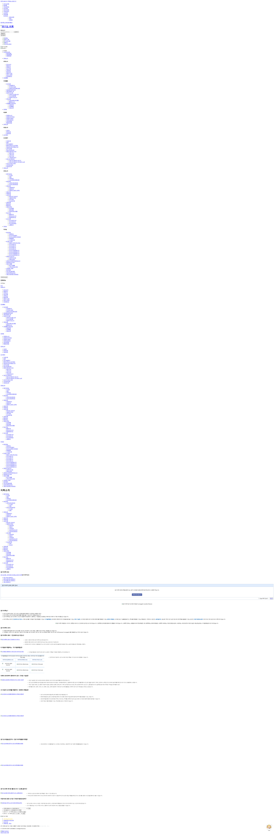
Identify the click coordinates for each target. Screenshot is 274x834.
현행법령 (11, 238)
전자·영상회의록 (10, 271)
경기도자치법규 (13, 235)
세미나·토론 (9, 74)
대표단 (11, 527)
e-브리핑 (5, 12)
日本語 (11, 20)
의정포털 (5, 14)
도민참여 (5, 135)
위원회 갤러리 (9, 119)
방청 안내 (11, 153)
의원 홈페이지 (7, 810)
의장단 (8, 130)
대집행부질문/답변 (11, 90)
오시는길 (5, 822)
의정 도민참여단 (10, 159)
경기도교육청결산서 (14, 255)
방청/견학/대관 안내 (11, 151)
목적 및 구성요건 (13, 196)
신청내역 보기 (12, 157)
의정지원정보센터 (10, 273)
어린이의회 (6, 9)
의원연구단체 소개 (14, 94)
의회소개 (5, 168)
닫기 (2, 285)
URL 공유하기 (7, 582)
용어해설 (8, 270)
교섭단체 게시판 (13, 530)
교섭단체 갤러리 (13, 531)
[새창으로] (6, 39)
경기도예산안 (12, 244)
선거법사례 (12, 240)
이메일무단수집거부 (8, 820)
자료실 (5, 226)
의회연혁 (8, 202)
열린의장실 (9, 174)
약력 (10, 177)
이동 (29, 808)
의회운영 (11, 105)
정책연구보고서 (13, 97)
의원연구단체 (9, 93)
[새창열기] (5, 38)
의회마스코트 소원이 (14, 190)
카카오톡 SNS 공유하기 (9, 580)
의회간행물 (9, 264)
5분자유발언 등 (10, 91)
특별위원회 (9, 122)
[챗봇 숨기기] (271, 825)
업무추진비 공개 (10, 262)
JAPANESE (9, 54)
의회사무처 (9, 207)
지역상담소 (6, 11)
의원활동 (11, 106)
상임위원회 (9, 121)
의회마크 (11, 189)
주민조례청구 (9, 144)
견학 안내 (11, 154)
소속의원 (11, 528)
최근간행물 (12, 265)
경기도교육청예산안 (14, 250)
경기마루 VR (12, 222)
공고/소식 (8, 64)
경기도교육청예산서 (14, 253)
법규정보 (8, 232)
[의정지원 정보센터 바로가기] (22, 801)
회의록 (5, 5)
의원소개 (5, 124)
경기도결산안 (12, 246)
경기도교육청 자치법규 (15, 237)
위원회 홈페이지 (7, 808)
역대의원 (8, 133)
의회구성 (8, 192)
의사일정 (8, 84)
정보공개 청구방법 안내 (12, 147)
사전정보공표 (9, 165)
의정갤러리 (9, 76)
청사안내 (8, 213)
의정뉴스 (8, 67)
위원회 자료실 (9, 118)
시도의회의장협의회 (14, 180)
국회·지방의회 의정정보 (12, 274)
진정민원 (8, 141)
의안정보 (5, 8)
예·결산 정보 (9, 241)
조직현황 (11, 208)
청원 (7, 142)
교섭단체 (8, 195)
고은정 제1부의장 (13, 183)
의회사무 (11, 108)
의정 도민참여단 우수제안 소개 (17, 162)
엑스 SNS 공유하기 (8, 577)
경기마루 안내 (12, 220)
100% (6, 22)
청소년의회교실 (10, 150)
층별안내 (11, 214)
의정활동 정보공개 (11, 103)
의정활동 (5, 77)
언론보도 (8, 70)
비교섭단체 (12, 201)
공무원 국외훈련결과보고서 (13, 261)
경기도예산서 (12, 247)
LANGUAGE (6, 52)
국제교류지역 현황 (14, 100)
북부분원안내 (12, 217)
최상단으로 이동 (5, 832)
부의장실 (8, 181)
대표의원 (11, 525)
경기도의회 (6, 3)
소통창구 (11, 225)
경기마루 (8, 219)
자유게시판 (9, 166)
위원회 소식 (9, 115)
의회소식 (5, 58)
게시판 (11, 545)
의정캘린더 (12, 85)
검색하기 (16, 31)
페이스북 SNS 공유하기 (9, 579)
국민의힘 (11, 199)
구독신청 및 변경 (13, 267)
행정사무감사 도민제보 (12, 145)
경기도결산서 (12, 249)
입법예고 (11, 234)
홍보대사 (8, 205)
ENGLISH (11, 17)
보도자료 (8, 68)
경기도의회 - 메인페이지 (7, 575)
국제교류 (8, 99)
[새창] (10, 639)
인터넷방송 (6, 6)
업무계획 (11, 210)
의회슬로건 (12, 187)
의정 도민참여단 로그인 (15, 160)
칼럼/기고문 (9, 73)
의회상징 (8, 186)
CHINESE (8, 56)
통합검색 (3, 30)
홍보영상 (8, 204)
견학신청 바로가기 (137, 594)
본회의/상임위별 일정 (14, 88)
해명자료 (8, 71)
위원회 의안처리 (10, 117)
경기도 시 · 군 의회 (8, 811)
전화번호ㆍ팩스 (7, 823)
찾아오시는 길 (12, 216)
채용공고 (8, 65)
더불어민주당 (12, 198)
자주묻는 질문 (9, 268)
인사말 (11, 175)
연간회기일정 (12, 87)
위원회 (5, 109)
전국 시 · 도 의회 (7, 813)
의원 (10, 543)
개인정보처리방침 (8, 819)
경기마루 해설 (12, 223)
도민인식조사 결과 (11, 163)
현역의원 (8, 132)
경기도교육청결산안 (14, 252)
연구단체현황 (12, 96)
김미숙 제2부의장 (13, 184)
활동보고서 (12, 102)
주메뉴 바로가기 (12, 1)
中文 (10, 18)
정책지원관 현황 (13, 211)
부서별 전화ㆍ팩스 (44, 826)
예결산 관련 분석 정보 (14, 243)
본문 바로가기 (4, 1)
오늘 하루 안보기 (264, 598)
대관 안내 (11, 156)
